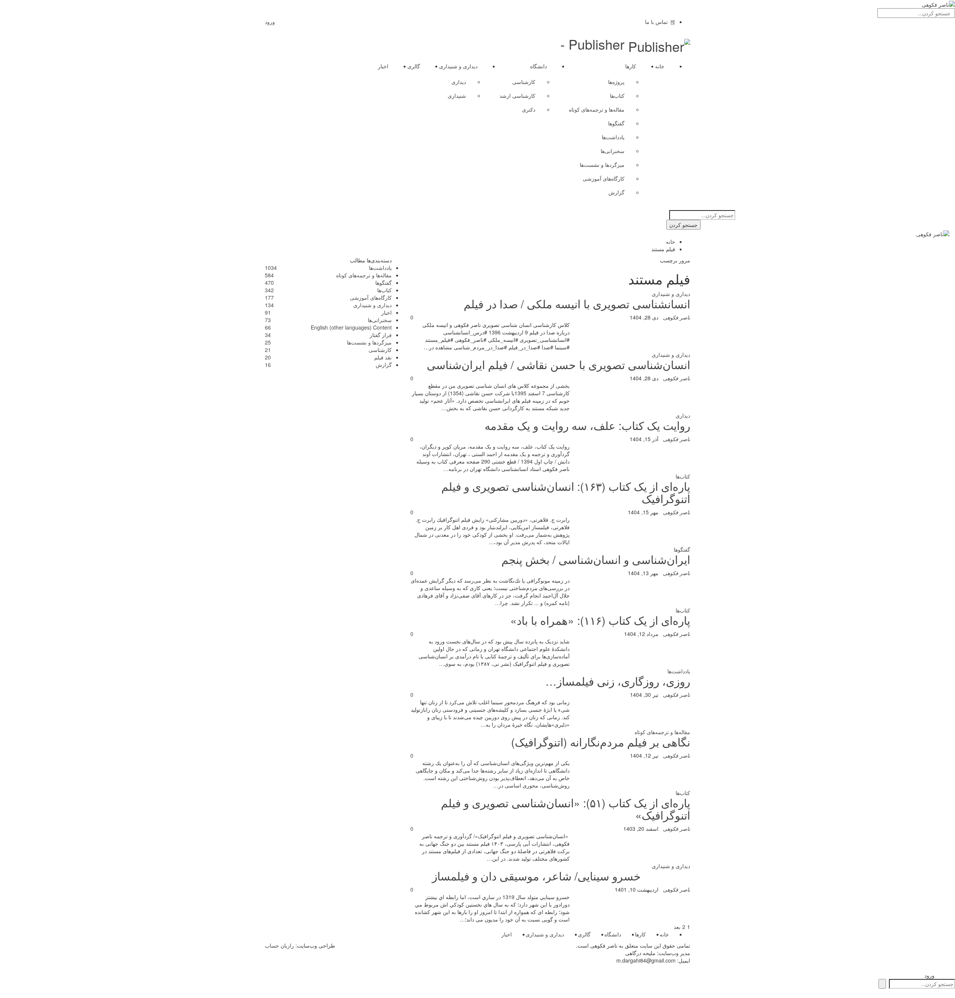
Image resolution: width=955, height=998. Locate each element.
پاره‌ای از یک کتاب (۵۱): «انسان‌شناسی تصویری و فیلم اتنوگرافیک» (565, 809)
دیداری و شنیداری (458, 66)
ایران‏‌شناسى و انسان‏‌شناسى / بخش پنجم (595, 559)
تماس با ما (656, 21)
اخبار (383, 66)
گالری (413, 66)
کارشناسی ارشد (517, 95)
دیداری (458, 81)
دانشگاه (538, 66)
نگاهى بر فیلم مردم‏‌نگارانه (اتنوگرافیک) (600, 742)
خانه (659, 66)
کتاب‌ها (617, 95)
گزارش (616, 192)
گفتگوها (616, 123)
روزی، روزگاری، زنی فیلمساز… (617, 681)
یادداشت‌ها (613, 137)
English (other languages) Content (351, 327)
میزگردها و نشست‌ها (602, 164)
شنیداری (457, 95)
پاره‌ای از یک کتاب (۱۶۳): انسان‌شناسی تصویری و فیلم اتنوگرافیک (565, 492)
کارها (630, 66)
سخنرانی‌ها (612, 151)
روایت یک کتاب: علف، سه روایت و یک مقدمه (587, 425)
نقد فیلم (383, 357)
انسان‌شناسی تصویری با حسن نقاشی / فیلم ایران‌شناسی (558, 364)
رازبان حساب (279, 945)
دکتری (528, 109)
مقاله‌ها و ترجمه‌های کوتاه (596, 109)
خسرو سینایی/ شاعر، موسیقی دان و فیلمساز (536, 876)
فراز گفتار (381, 335)
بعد (676, 926)
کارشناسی (523, 81)
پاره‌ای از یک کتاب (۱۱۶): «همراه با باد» (600, 620)
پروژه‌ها (616, 81)
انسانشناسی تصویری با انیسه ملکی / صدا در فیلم (577, 304)
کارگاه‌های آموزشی (603, 178)
